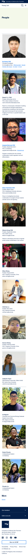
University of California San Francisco (15, 2)
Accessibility (5, 547)
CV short (15, 67)
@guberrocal (20, 150)
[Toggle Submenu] (14, 510)
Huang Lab (5, 5)
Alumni (3, 499)
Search (21, 5)
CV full (20, 67)
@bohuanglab (17, 65)
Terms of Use (22, 547)
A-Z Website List (6, 549)
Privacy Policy (13, 547)
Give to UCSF (17, 542)
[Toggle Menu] (25, 5)
